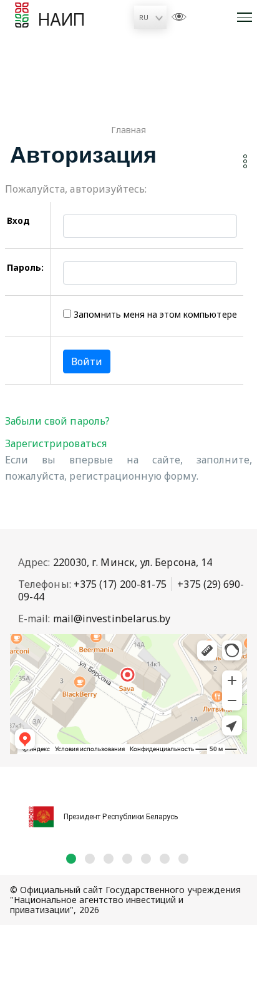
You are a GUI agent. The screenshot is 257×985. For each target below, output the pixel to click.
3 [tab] (109, 859)
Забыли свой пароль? (57, 421)
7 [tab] (183, 859)
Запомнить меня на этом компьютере (153, 314)
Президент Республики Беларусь (121, 816)
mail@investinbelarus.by (112, 618)
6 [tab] (165, 859)
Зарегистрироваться (56, 443)
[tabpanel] (128, 810)
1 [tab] (71, 859)
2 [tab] (90, 859)
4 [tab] (127, 859)
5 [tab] (146, 859)
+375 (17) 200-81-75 (120, 584)
